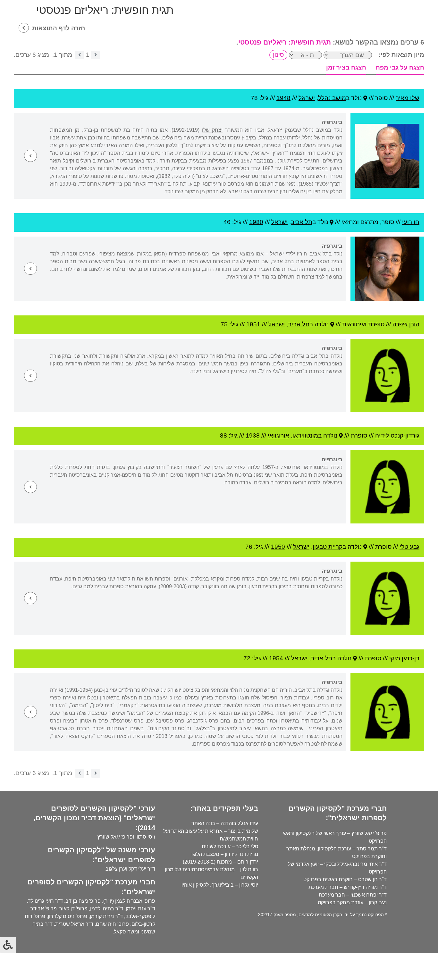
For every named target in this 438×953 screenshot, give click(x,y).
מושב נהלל (332, 98)
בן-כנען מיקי (404, 658)
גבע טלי (409, 546)
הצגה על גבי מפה (400, 67)
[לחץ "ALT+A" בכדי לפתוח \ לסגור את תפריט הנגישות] (8, 945)
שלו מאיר (407, 98)
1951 (253, 324)
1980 (256, 222)
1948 (283, 98)
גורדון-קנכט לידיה (397, 435)
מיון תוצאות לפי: (401, 54)
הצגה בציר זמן (346, 67)
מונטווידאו (305, 435)
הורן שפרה (405, 324)
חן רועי (410, 222)
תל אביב (301, 222)
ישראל (307, 98)
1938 (253, 435)
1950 (278, 546)
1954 (276, 658)
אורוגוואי (278, 435)
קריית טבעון (327, 546)
